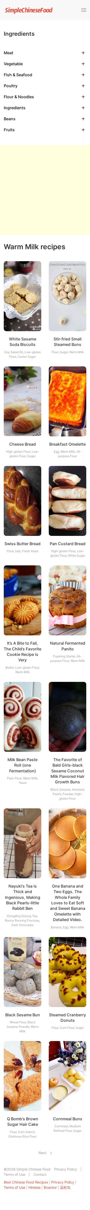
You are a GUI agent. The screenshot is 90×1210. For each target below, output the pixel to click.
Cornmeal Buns (67, 1118)
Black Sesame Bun (22, 1014)
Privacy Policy (65, 1169)
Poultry (11, 85)
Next (43, 1153)
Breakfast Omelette (67, 444)
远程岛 (65, 1187)
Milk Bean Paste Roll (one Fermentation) (23, 765)
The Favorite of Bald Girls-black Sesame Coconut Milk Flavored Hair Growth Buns (67, 771)
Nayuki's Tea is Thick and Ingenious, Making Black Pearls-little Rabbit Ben (22, 897)
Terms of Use (14, 1174)
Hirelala (34, 1187)
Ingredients (15, 107)
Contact (40, 1174)
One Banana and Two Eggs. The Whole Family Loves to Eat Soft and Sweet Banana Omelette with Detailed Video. (67, 903)
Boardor (50, 1187)
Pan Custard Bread (68, 543)
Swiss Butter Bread (22, 543)
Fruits (9, 129)
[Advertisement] (45, 190)
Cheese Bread (22, 444)
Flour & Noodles (19, 96)
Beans (10, 118)
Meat (8, 52)
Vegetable (13, 63)
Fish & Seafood (18, 74)
